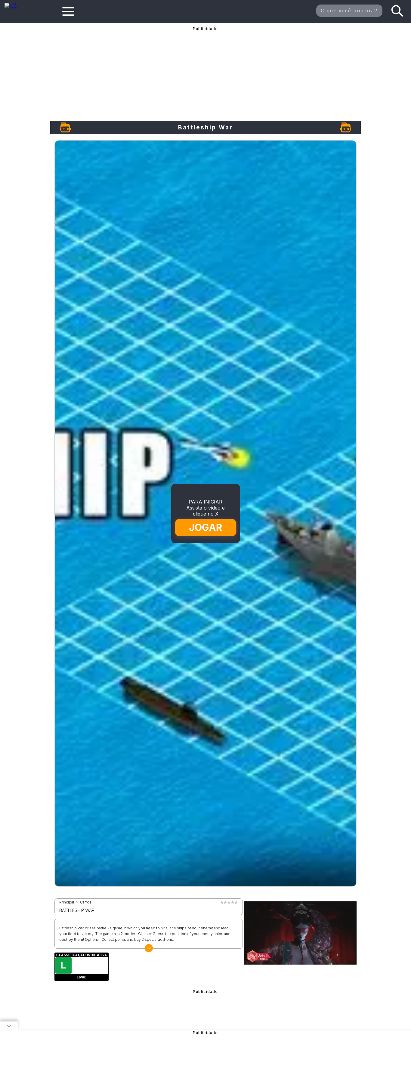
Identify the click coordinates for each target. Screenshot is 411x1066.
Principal (66, 902)
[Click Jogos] (15, 7)
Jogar (205, 527)
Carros (85, 902)
